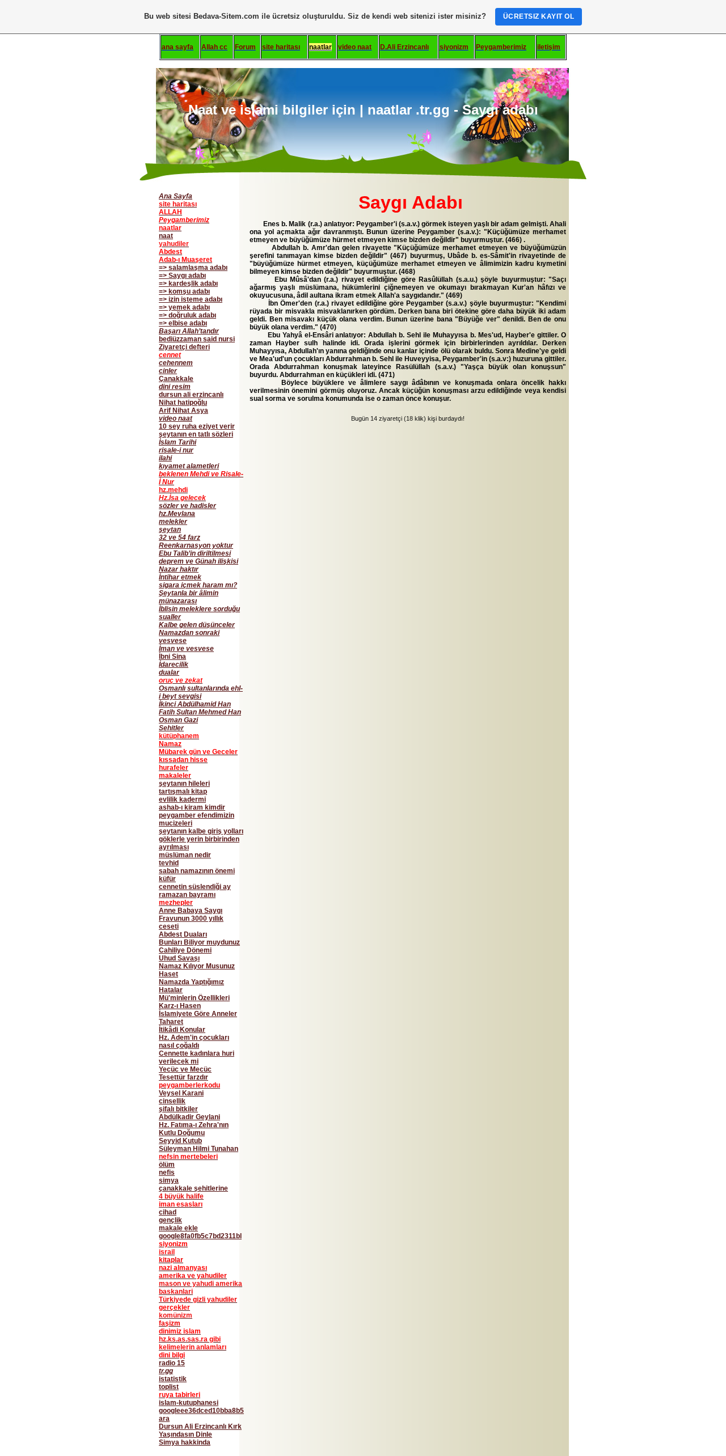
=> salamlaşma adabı (193, 268)
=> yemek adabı (184, 307)
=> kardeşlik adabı (188, 283)
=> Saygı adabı (182, 276)
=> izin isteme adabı (190, 299)
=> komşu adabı (184, 291)
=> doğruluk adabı (187, 315)
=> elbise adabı (183, 323)
